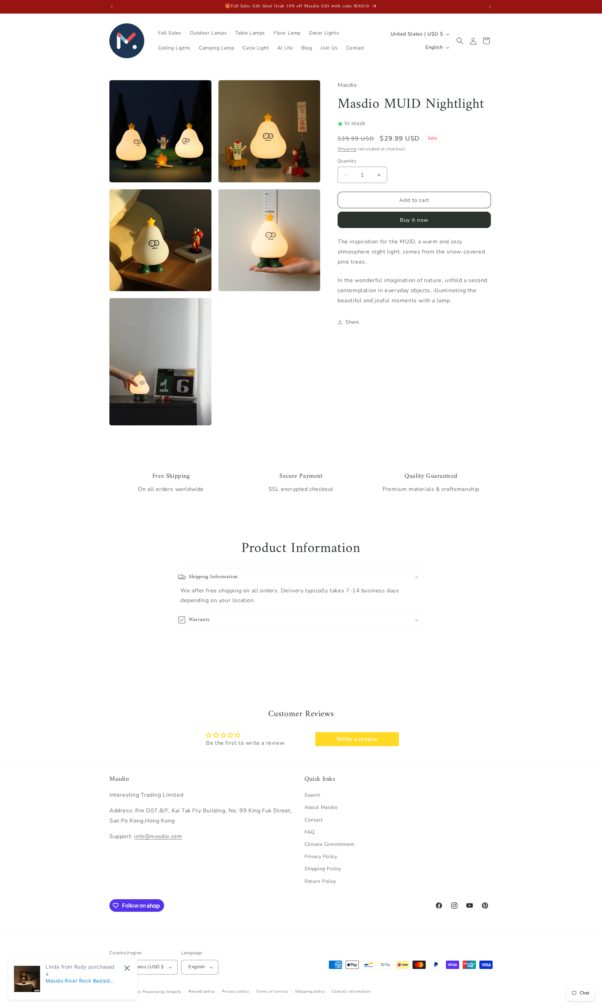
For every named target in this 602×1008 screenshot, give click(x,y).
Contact (313, 820)
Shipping (347, 149)
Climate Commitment (329, 844)
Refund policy (201, 991)
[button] (460, 40)
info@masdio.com (158, 836)
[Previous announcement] (111, 6)
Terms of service (272, 991)
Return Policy (320, 881)
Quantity (347, 161)
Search (312, 795)
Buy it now (414, 220)
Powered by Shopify (162, 991)
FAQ (309, 832)
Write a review (357, 739)
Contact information (351, 991)
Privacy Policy (320, 856)
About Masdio (321, 807)
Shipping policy (310, 991)
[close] (127, 968)
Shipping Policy (322, 868)
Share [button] (352, 322)
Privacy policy (235, 991)
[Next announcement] (490, 6)
